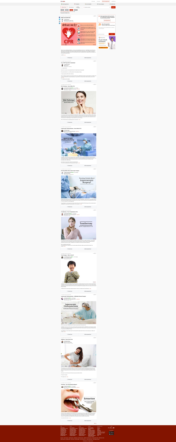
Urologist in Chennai (81, 433)
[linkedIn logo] (111, 428)
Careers (98, 429)
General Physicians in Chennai (83, 428)
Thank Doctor (70, 57)
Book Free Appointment (105, 1)
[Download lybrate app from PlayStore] (111, 432)
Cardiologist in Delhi (63, 429)
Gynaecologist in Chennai (82, 430)
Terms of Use (99, 431)
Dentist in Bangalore (90, 427)
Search (113, 7)
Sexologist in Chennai (81, 435)
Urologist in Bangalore (91, 434)
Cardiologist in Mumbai (73, 429)
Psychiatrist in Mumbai (73, 431)
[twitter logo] (110, 428)
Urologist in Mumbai (72, 433)
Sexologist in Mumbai (72, 435)
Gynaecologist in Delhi (63, 430)
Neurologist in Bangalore (91, 433)
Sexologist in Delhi (62, 435)
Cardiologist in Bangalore (91, 430)
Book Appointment (88, 57)
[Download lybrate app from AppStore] (111, 434)
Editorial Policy (99, 434)
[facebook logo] (108, 428)
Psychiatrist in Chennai (82, 431)
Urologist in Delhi (62, 433)
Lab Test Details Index (83, 439)
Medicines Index (68, 439)
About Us (98, 427)
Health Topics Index (63, 439)
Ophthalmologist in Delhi (63, 434)
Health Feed (71, 11)
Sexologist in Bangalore (91, 436)
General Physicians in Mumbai (74, 428)
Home (61, 11)
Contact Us (98, 428)
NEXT (95, 423)
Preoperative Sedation (66, 11)
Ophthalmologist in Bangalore (92, 435)
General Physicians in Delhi (64, 428)
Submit (112, 34)
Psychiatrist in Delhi (63, 431)
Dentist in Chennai (81, 427)
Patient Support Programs (96, 439)
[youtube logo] (113, 428)
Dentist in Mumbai (72, 427)
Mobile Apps (99, 430)
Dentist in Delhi (62, 427)
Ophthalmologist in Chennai (82, 434)
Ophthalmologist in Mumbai (73, 434)
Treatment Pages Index (89, 439)
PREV (62, 423)
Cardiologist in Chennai (82, 429)
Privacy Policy (99, 433)
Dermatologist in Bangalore (91, 432)
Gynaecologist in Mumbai (73, 430)
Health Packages (77, 439)
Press (98, 435)
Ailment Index (73, 439)
